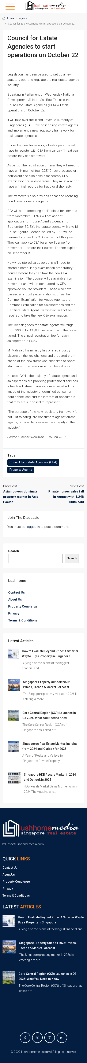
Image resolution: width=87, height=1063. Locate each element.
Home (10, 18)
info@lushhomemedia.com (25, 844)
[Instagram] (49, 1037)
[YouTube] (62, 1037)
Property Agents (21, 470)
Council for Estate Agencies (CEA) (33, 462)
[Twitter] (37, 1037)
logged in (33, 527)
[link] (13, 653)
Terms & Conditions (22, 620)
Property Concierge (23, 606)
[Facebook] (25, 1037)
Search (13, 551)
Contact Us (16, 592)
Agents (23, 18)
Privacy (13, 613)
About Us (15, 599)
